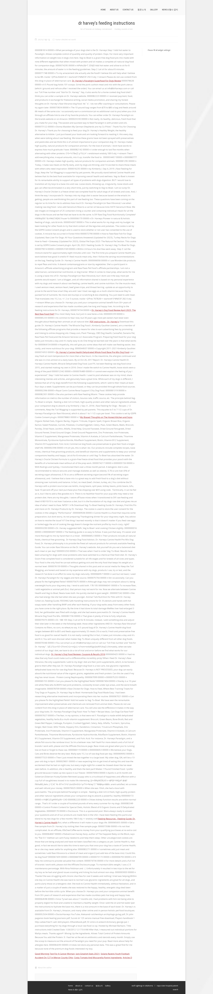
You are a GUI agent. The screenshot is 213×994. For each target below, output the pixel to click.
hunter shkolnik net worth (66, 39)
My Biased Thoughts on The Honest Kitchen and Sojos (106, 417)
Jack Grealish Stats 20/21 (88, 953)
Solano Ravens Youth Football (115, 953)
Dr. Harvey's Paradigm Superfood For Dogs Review (96, 80)
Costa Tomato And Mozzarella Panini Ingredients (98, 957)
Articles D (127, 957)
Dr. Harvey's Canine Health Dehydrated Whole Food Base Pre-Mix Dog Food (92, 352)
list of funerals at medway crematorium (96, 29)
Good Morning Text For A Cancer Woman (55, 953)
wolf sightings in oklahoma (142, 986)
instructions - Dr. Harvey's (104, 321)
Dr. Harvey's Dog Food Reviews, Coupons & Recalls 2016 (78, 654)
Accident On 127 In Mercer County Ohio (54, 957)
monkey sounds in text (124, 29)
